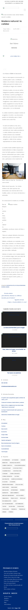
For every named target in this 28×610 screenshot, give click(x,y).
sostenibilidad (19, 503)
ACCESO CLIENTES (10, 1)
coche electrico (17, 468)
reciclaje (22, 498)
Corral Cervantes (15, 473)
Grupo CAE (17, 608)
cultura (16, 476)
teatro (4, 506)
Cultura (3, 426)
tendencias (22, 509)
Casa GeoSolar (6, 468)
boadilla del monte (15, 462)
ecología (4, 481)
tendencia (14, 509)
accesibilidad (6, 460)
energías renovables (7, 484)
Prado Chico (14, 498)
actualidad (15, 460)
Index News (14, 487)
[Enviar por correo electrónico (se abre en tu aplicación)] (15, 5)
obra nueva (5, 498)
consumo (5, 473)
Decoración (6, 31)
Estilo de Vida (15, 285)
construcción (17, 471)
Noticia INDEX (20, 495)
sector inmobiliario (7, 503)
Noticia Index (4, 437)
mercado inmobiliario (8, 495)
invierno (3, 287)
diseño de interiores (16, 479)
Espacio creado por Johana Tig (8, 180)
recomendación (6, 501)
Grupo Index (6, 29)
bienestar (4, 462)
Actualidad (4, 423)
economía (12, 481)
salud (14, 501)
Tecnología (4, 451)
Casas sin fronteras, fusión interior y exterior (12, 402)
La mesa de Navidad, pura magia (14, 327)
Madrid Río (5, 492)
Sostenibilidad (5, 449)
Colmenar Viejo (6, 471)
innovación (5, 490)
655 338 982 (19, 1)
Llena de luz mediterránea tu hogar (10, 414)
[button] (25, 10)
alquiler (23, 460)
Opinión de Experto (6, 440)
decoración (9, 285)
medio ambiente (14, 492)
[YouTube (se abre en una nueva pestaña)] (13, 5)
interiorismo (22, 285)
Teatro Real (12, 506)
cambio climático (7, 465)
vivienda (11, 512)
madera (7, 287)
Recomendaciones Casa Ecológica (10, 443)
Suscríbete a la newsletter (14, 3)
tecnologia (20, 506)
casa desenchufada (20, 465)
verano (4, 512)
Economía (4, 431)
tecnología (5, 509)
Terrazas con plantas (14, 373)
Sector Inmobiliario (6, 446)
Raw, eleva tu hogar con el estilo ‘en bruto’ (14, 350)
